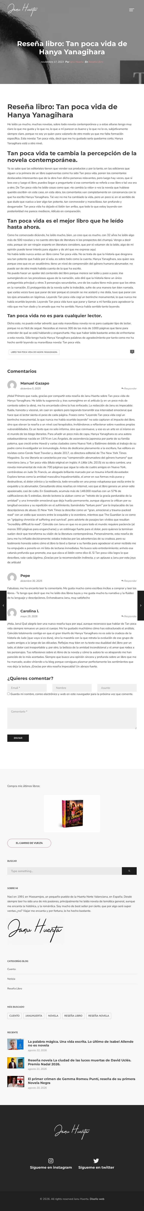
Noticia (11, 979)
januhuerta (34, 1016)
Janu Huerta (76, 62)
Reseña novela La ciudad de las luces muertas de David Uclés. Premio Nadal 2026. (79, 1062)
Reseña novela (98, 1016)
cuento (14, 1016)
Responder (130, 388)
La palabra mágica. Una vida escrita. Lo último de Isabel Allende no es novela (81, 1043)
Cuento (11, 969)
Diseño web (97, 1199)
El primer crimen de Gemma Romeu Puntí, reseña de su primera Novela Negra (81, 1081)
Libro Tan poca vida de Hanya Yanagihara (34, 352)
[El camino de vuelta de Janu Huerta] (72, 813)
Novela (53, 1016)
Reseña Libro (95, 62)
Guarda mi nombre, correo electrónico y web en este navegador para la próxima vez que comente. (71, 694)
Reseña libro (73, 1016)
